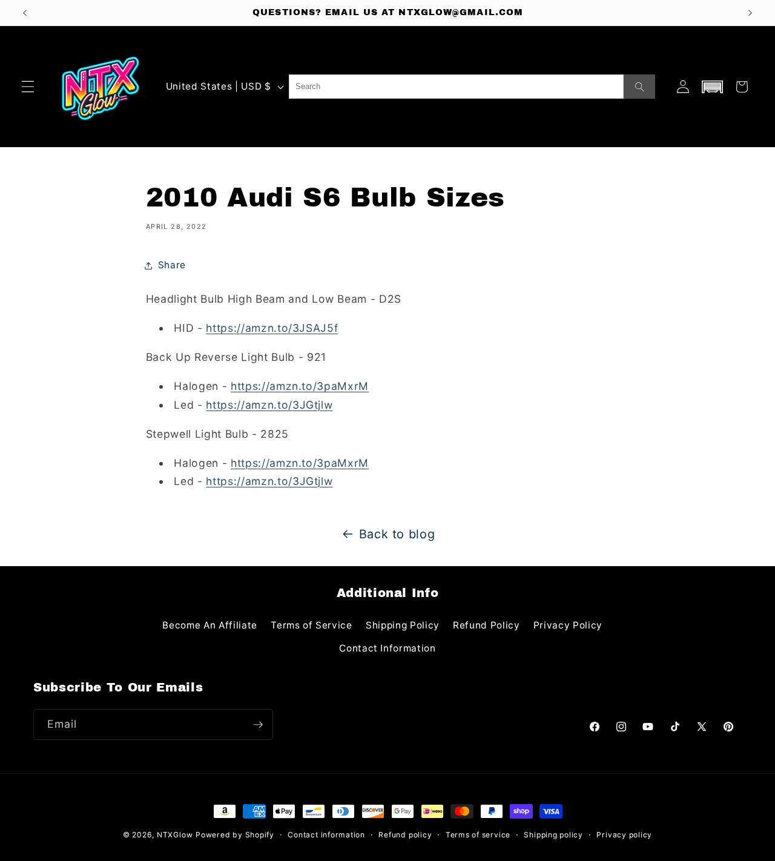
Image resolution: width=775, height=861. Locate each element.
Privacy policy (624, 834)
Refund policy (405, 834)
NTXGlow (175, 834)
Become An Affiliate (209, 625)
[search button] (639, 86)
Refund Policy (486, 625)
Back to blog (397, 534)
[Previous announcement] (25, 12)
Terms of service (478, 834)
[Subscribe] (257, 725)
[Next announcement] (750, 12)
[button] (27, 86)
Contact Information (387, 648)
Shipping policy (553, 834)
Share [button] (172, 265)
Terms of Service (311, 625)
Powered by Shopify (235, 834)
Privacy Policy (567, 625)
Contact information (326, 834)
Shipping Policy (403, 625)
